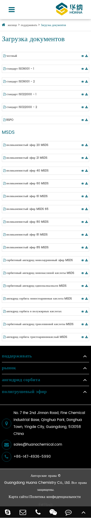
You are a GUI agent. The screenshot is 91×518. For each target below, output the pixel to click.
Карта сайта (18, 497)
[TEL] (38, 512)
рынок (9, 368)
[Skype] (7, 512)
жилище (12, 25)
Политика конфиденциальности (55, 497)
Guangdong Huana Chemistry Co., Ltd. (37, 483)
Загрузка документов (53, 25)
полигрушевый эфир (24, 391)
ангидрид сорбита (21, 380)
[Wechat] (53, 512)
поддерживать (29, 25)
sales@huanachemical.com (38, 444)
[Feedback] (68, 512)
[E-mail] (22, 512)
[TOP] (83, 512)
